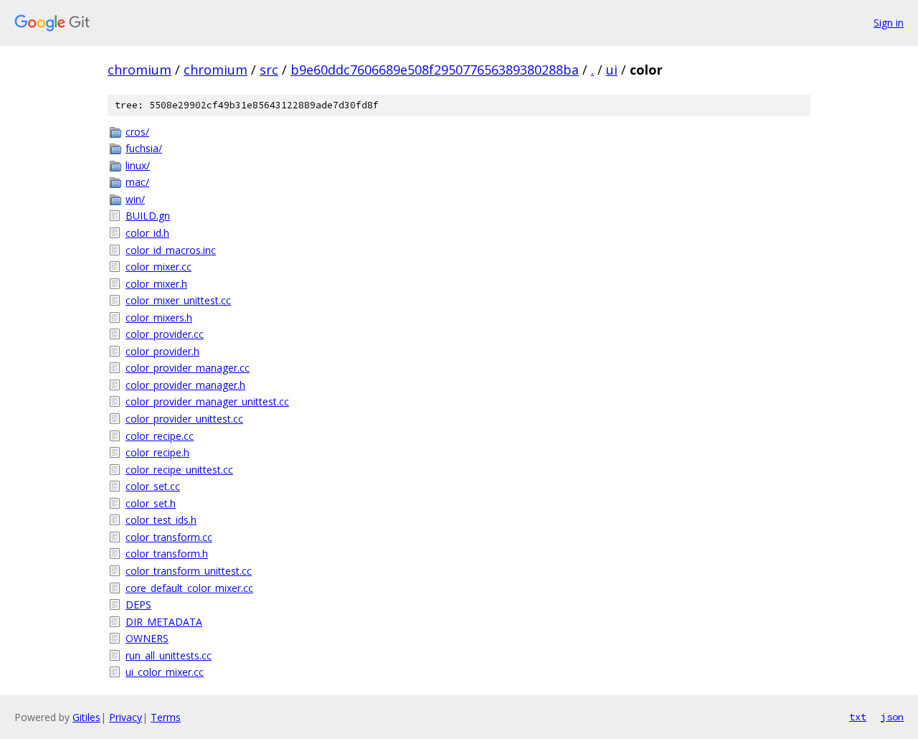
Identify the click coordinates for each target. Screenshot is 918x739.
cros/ (137, 131)
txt (857, 716)
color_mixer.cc (158, 266)
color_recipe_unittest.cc (179, 469)
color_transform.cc (169, 537)
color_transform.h (167, 553)
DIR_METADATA (164, 622)
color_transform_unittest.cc (189, 571)
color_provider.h (162, 351)
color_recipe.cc (160, 436)
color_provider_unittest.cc (184, 418)
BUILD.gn (148, 215)
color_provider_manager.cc (188, 368)
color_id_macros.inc (171, 250)
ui (611, 69)
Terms (166, 717)
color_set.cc (153, 486)
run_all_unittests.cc (169, 655)
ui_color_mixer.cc (165, 672)
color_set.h (151, 503)
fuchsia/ (144, 148)
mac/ (137, 182)
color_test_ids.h (161, 520)
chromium (139, 69)
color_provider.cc (165, 334)
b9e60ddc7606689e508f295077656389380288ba (434, 69)
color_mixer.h (156, 284)
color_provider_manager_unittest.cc (207, 401)
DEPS (138, 604)
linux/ (138, 165)
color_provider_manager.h (185, 385)
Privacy (125, 717)
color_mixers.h (159, 317)
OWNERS (147, 638)
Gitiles (86, 717)
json (892, 716)
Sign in (889, 22)
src (269, 69)
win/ (135, 199)
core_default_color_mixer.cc (189, 588)
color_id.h (147, 233)
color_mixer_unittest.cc (178, 300)
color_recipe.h (157, 452)
